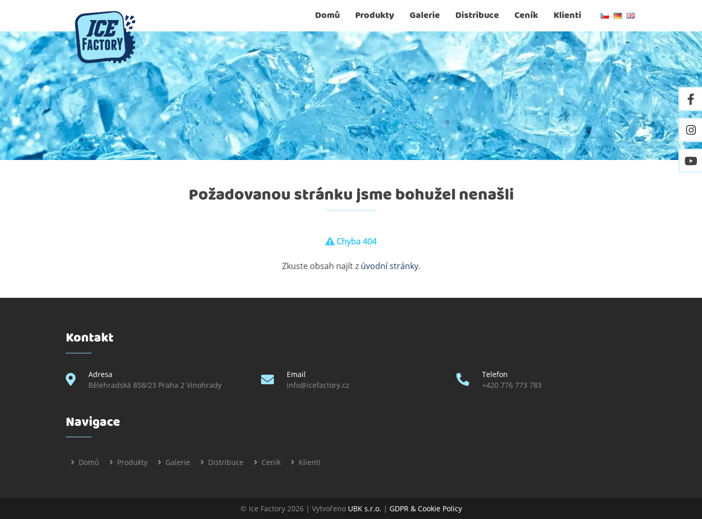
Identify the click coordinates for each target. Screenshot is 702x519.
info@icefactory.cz (318, 385)
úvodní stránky (389, 266)
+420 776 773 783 (512, 385)
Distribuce (477, 15)
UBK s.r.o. (364, 508)
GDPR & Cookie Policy (426, 508)
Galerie (425, 15)
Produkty (374, 15)
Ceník (526, 15)
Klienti (567, 15)
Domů (327, 15)
